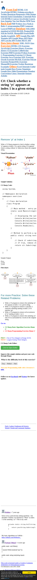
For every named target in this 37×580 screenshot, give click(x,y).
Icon (3, 21)
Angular (8, 21)
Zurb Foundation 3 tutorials (19, 17)
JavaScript (5, 12)
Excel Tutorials (23, 67)
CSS (26, 10)
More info (7, 578)
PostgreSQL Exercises (18, 62)
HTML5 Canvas (12, 19)
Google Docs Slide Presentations (14, 71)
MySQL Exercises (22, 59)
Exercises (6, 45)
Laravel (4, 29)
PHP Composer (26, 26)
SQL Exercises (27, 57)
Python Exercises (28, 53)
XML (22, 43)
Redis (31, 33)
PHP (14, 24)
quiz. (2, 369)
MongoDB (18, 33)
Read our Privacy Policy (13, 570)
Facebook (14, 377)
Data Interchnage (10, 43)
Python (19, 24)
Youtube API (6, 38)
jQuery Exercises (25, 48)
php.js (31, 12)
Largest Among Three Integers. (16, 340)
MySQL (20, 31)
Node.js (30, 24)
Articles (4, 76)
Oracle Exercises (7, 59)
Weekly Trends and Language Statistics (17, 428)
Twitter (24, 377)
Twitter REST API (23, 40)
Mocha (22, 21)
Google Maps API (19, 38)
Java (25, 24)
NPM (28, 21)
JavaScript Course (27, 19)
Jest (17, 21)
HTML (21, 10)
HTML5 (13, 12)
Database (21, 28)
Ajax (32, 43)
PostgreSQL (29, 31)
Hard (15, 363)
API (18, 35)
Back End (6, 23)
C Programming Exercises (12, 55)
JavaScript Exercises (9, 48)
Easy (3, 363)
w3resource (4, 4)
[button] (18, 2)
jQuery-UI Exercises (9, 50)
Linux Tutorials (18, 73)
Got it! (29, 572)
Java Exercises (15, 57)
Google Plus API (27, 36)
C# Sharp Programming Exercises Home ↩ (20, 331)
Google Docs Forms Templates (18, 69)
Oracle (26, 33)
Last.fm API (10, 40)
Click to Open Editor (10, 348)
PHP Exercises (15, 53)
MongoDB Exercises (9, 64)
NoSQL (10, 33)
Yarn (33, 21)
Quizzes (28, 73)
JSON (27, 43)
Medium (9, 363)
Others (13, 66)
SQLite (4, 33)
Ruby (3, 26)
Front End (11, 9)
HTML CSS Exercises (20, 46)
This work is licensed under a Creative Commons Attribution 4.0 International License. (17, 564)
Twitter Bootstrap (8, 14)
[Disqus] (18, 534)
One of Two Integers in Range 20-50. (18, 338)
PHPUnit (12, 29)
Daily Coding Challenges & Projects (17, 426)
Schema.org (23, 12)
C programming (13, 26)
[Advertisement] (18, 118)
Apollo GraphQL (8, 36)
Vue (14, 21)
